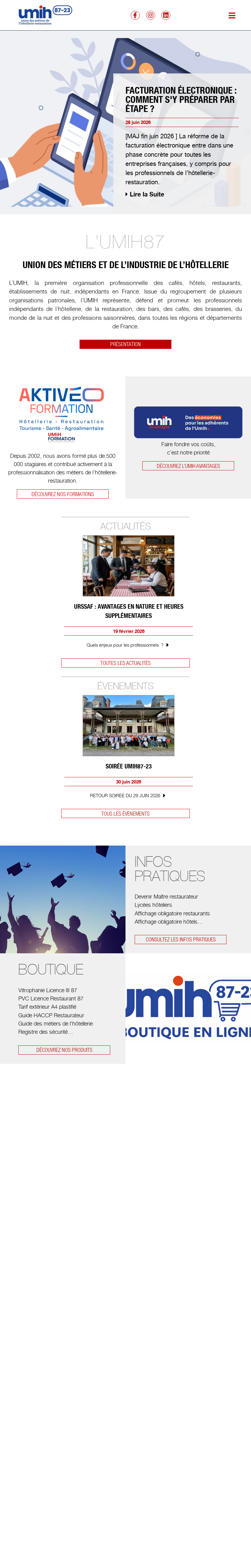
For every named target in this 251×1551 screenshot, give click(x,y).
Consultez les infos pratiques (181, 939)
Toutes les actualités (125, 663)
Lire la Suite (147, 194)
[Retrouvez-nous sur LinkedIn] (165, 15)
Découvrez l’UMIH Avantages (188, 466)
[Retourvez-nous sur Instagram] (150, 15)
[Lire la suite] (168, 644)
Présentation (125, 344)
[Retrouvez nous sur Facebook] (135, 15)
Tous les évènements (125, 813)
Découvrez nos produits (64, 1050)
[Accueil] (44, 15)
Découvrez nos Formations (63, 494)
